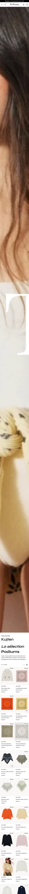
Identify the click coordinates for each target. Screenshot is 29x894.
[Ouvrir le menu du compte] (23, 4)
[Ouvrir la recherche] (5, 4)
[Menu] (2, 4)
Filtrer (5, 664)
